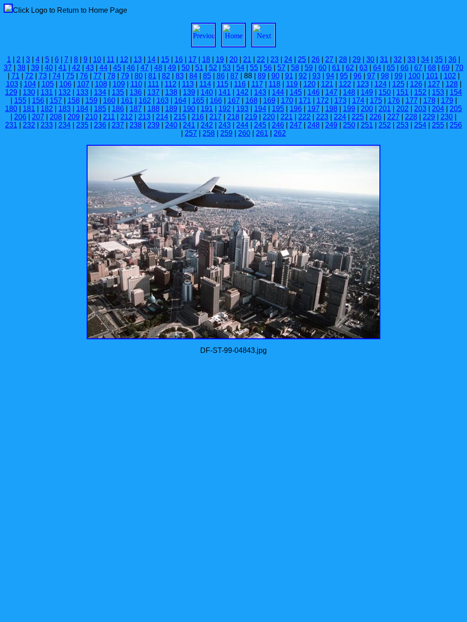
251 (367, 125)
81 (152, 76)
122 (345, 84)
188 (153, 108)
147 (331, 92)
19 (220, 59)
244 (242, 125)
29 (357, 59)
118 (274, 84)
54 (240, 67)
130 (29, 92)
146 (313, 92)
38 (21, 67)
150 (385, 92)
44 (103, 67)
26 (315, 59)
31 (384, 59)
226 (375, 117)
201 (385, 108)
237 (118, 125)
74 (56, 76)
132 (64, 92)
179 (447, 100)
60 (322, 67)
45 (117, 67)
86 (221, 76)
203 (420, 108)
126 (416, 84)
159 (91, 100)
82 (166, 76)
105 (48, 84)
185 (100, 108)
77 (97, 76)
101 (432, 76)
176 (394, 100)
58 (295, 67)
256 (456, 125)
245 (260, 125)
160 (109, 100)
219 (251, 117)
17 (192, 59)
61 (336, 67)
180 (11, 108)
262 (280, 133)
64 (377, 67)
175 (376, 100)
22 (261, 59)
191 (207, 108)
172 (323, 100)
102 (450, 76)
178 (429, 100)
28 (343, 59)
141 (224, 92)
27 (329, 59)
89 (262, 76)
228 (411, 117)
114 (205, 84)
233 (47, 125)
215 (180, 117)
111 (153, 84)
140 (207, 92)
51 (199, 67)
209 (73, 117)
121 (327, 84)
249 (331, 125)
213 (144, 117)
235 (82, 125)
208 (56, 117)
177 (411, 100)
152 (420, 92)
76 (84, 76)
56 (268, 67)
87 (234, 76)
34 (425, 59)
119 (292, 84)
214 (162, 117)
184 (82, 108)
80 (139, 76)
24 (288, 59)
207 (38, 117)
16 (179, 59)
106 (65, 84)
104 (30, 84)
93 (316, 76)
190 (189, 108)
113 (188, 84)
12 (124, 59)
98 (385, 76)
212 (126, 117)
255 (438, 125)
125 (398, 84)
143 (260, 92)
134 (100, 92)
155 (20, 100)
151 (402, 92)
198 (331, 108)
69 (445, 67)
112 (170, 84)
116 (240, 84)
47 (144, 67)
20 (233, 59)
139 (189, 92)
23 (274, 59)
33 (411, 59)
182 (47, 108)
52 (213, 67)
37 (8, 67)
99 (398, 76)
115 (222, 84)
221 (286, 117)
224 (340, 117)
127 (434, 84)
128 (452, 84)
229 (429, 117)
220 (269, 117)
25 (302, 59)
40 (49, 67)
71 (15, 76)
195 (278, 108)
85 (207, 76)
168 (251, 100)
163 (162, 100)
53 (227, 67)
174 (358, 100)
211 (109, 117)
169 (269, 100)
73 (43, 76)
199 (349, 108)
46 (131, 67)
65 (391, 67)
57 (281, 67)
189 (171, 108)
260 (244, 133)
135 (118, 92)
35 (439, 59)
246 (278, 125)
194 (260, 108)
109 (119, 84)
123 (363, 84)
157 (56, 100)
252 (385, 125)
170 (287, 100)
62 (350, 67)
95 (344, 76)
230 (447, 117)
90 (275, 76)
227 (393, 117)
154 (456, 92)
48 (158, 67)
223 (322, 117)
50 (186, 67)
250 (349, 125)
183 (64, 108)
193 (242, 108)
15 (165, 59)
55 (254, 67)
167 (234, 100)
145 (296, 92)
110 (136, 84)
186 (118, 108)
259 (226, 133)
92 (303, 76)
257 (191, 133)
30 (370, 59)
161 (127, 100)
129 (11, 92)
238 (136, 125)
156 (38, 100)
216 (198, 117)
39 (35, 67)
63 (363, 67)
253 (402, 125)
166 (216, 100)
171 (305, 100)
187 (136, 108)
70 (459, 67)
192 (224, 108)
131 (47, 92)
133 (82, 92)
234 (64, 125)
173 (340, 100)
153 (438, 92)
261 (262, 133)
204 (438, 108)
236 (100, 125)
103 (12, 84)
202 (402, 108)
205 (456, 108)
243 (224, 125)
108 (101, 84)
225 (358, 117)
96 (357, 76)
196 (296, 108)
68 (432, 67)
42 (76, 67)
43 (90, 67)
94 (330, 76)
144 (278, 92)
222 (304, 117)
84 (193, 76)
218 (233, 117)
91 (289, 76)
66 (404, 67)
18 (206, 59)
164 (180, 100)
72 (29, 76)
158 (73, 100)
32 (398, 59)
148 (349, 92)
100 (414, 76)
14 (151, 59)
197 (313, 108)
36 (452, 59)
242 (207, 125)
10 (97, 59)
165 (198, 100)
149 (367, 92)
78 (111, 76)
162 (145, 100)
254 (420, 125)
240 (171, 125)
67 (418, 67)
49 (172, 67)
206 (20, 117)
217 (215, 117)
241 (189, 125)
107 (83, 84)
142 (242, 92)
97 (371, 76)
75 (70, 76)
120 (309, 84)
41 (62, 67)
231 (11, 125)
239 (153, 125)
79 (125, 76)
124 (380, 84)
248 (313, 125)
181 (29, 108)
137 (153, 92)
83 (180, 76)
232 (29, 125)
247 (296, 125)
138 (171, 92)
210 (91, 117)
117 (257, 84)
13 (138, 59)
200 (367, 108)
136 (136, 92)
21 (247, 59)
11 (110, 59)
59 (309, 67)
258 (208, 133)
